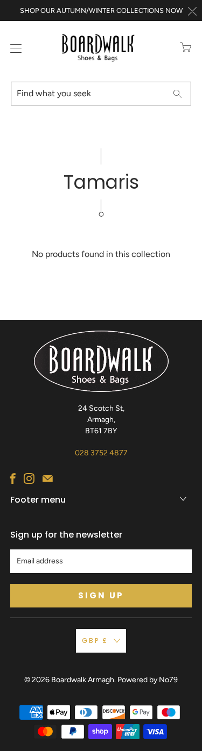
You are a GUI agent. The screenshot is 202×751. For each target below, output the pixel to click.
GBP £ (95, 640)
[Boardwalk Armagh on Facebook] (13, 478)
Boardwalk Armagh (82, 679)
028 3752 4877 (101, 452)
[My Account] (13, 48)
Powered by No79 (147, 679)
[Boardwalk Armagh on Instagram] (29, 478)
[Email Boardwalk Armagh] (48, 478)
